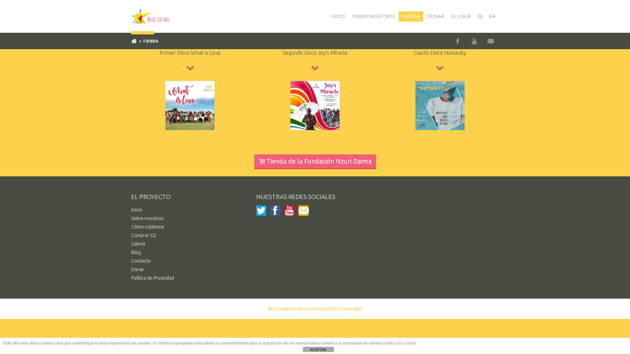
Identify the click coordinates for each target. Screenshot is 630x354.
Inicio (338, 16)
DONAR (435, 16)
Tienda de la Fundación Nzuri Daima (318, 161)
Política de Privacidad (152, 278)
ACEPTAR (318, 350)
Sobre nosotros (147, 218)
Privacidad (350, 308)
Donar (137, 269)
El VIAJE (461, 16)
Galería (138, 243)
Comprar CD (143, 235)
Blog (136, 252)
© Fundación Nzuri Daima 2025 (302, 308)
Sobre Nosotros (373, 16)
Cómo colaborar (147, 226)
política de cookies (399, 343)
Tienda (411, 16)
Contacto (141, 261)
